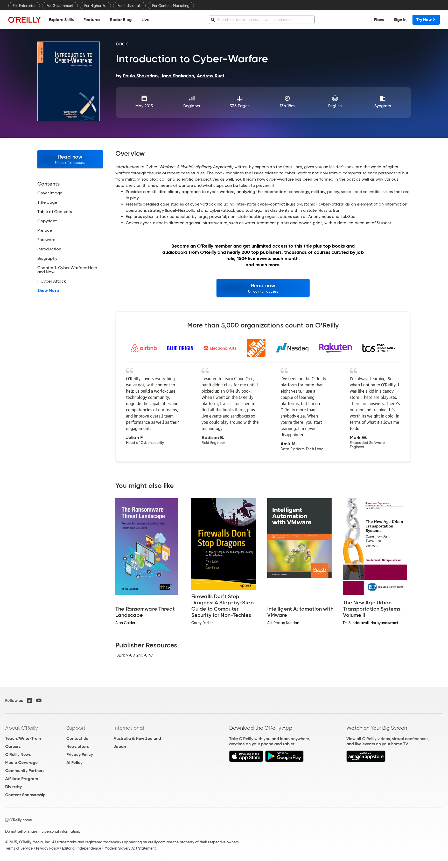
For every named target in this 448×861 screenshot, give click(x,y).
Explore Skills (61, 19)
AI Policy (74, 762)
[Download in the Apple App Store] (246, 760)
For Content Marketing (171, 5)
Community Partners (24, 770)
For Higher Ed (95, 5)
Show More (48, 291)
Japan (120, 746)
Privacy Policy (79, 754)
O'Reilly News (18, 754)
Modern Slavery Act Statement (130, 848)
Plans (379, 19)
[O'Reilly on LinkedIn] (29, 700)
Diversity (13, 786)
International (129, 728)
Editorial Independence (81, 848)
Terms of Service (19, 848)
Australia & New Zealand (137, 738)
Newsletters (77, 746)
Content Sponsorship (25, 794)
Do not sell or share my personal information (42, 831)
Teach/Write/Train (23, 738)
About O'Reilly (21, 728)
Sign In (400, 19)
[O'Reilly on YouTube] (38, 700)
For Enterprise (24, 5)
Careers (12, 746)
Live (145, 19)
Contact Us (77, 738)
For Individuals (129, 5)
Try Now (424, 19)
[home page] (24, 20)
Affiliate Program (21, 778)
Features (91, 19)
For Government (59, 5)
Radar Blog (121, 19)
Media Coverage (21, 762)
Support (76, 728)
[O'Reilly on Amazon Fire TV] (366, 760)
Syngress (382, 105)
